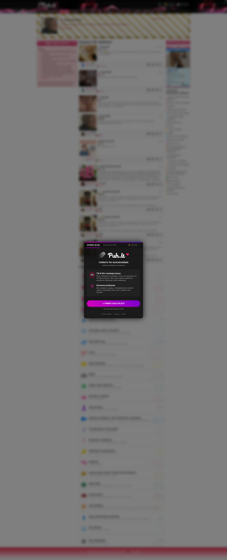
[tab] (93, 245)
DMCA (124, 314)
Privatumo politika (107, 314)
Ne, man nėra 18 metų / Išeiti (114, 309)
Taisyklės (116, 314)
